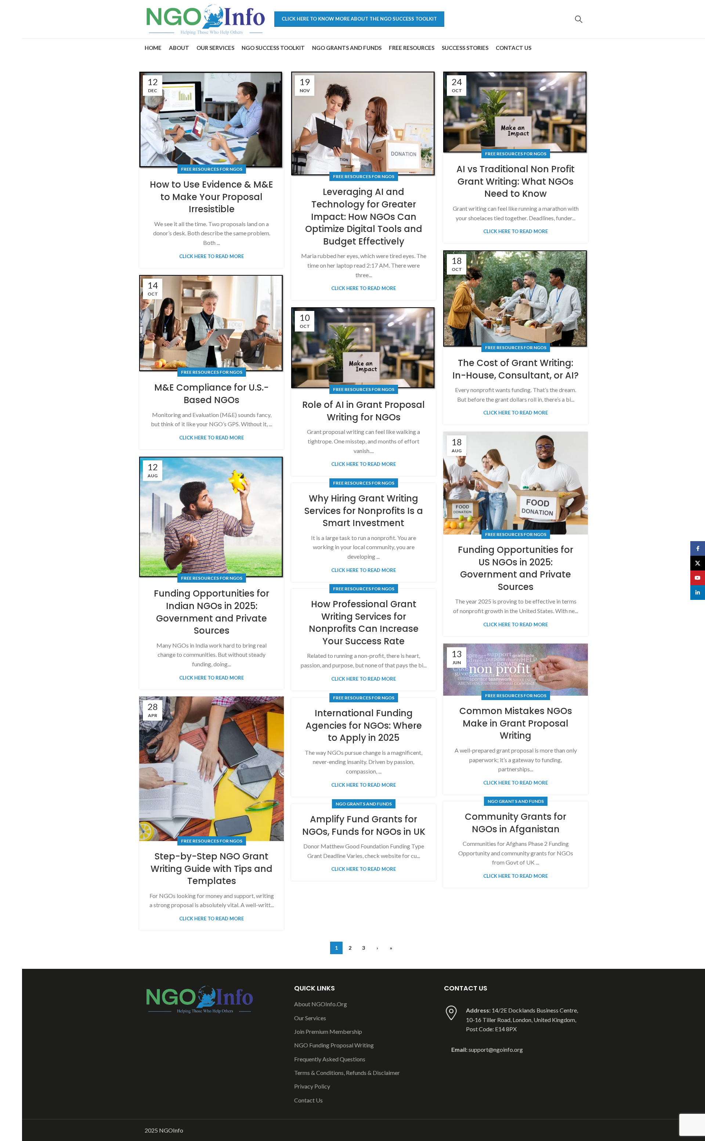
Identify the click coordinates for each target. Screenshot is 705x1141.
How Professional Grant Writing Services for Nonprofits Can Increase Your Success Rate (364, 622)
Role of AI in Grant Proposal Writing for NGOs (363, 411)
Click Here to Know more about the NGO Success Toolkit (359, 19)
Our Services (310, 1017)
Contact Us (308, 1100)
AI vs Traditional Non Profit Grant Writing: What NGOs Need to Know (515, 181)
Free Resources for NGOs (211, 169)
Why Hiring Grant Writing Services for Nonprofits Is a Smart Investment (363, 510)
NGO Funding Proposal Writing (334, 1045)
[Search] (578, 19)
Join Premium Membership (328, 1031)
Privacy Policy (312, 1086)
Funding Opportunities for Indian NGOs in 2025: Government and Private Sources (211, 612)
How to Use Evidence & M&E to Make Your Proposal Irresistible (211, 196)
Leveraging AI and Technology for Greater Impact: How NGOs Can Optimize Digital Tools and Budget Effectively (363, 216)
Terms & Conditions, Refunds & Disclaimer (347, 1072)
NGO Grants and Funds (516, 801)
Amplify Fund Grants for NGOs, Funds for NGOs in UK (363, 825)
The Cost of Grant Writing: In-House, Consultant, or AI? (515, 369)
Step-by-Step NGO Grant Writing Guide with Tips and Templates (211, 868)
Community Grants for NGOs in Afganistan (515, 823)
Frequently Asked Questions (329, 1058)
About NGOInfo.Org (320, 1003)
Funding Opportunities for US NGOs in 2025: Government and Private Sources (515, 568)
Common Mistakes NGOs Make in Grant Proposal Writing (515, 723)
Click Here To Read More (211, 256)
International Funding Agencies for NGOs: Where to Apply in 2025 (364, 725)
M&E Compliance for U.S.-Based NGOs (211, 393)
